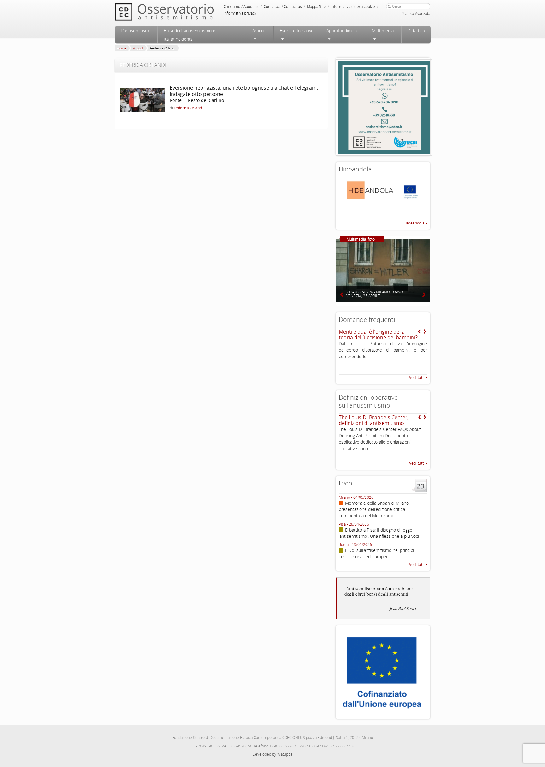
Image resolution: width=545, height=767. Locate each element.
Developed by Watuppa (272, 754)
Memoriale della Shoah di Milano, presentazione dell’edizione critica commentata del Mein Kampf (374, 509)
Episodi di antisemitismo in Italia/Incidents (190, 34)
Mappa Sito (316, 6)
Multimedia (383, 30)
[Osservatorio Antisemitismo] (177, 12)
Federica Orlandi (188, 108)
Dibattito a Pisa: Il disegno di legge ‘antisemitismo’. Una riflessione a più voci (379, 533)
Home (121, 48)
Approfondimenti (342, 30)
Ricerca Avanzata (415, 13)
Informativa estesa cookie (353, 6)
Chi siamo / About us (241, 6)
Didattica (416, 30)
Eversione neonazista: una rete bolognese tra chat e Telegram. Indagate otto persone (244, 90)
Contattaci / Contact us (283, 6)
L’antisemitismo (136, 30)
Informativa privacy (240, 13)
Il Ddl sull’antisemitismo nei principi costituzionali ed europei (376, 553)
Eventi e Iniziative (297, 30)
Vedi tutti (417, 377)
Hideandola (414, 223)
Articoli (259, 30)
